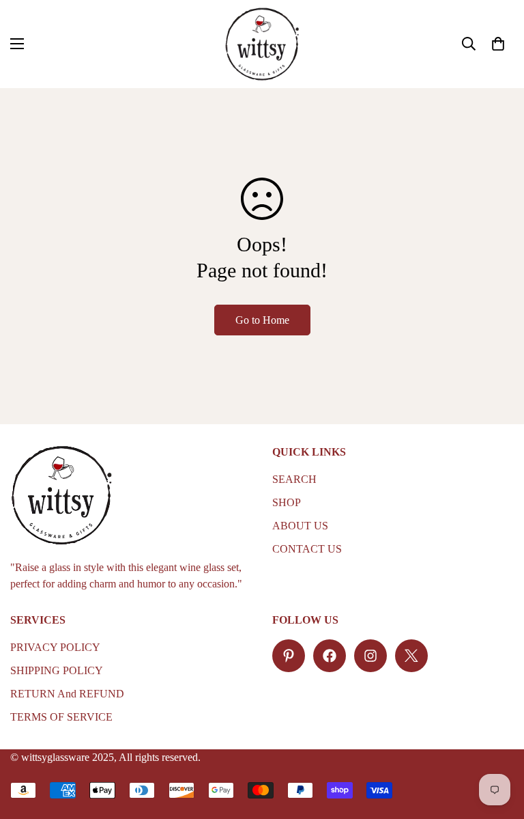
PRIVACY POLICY (55, 647)
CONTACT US (307, 549)
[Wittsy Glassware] (262, 44)
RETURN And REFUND (67, 693)
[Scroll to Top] (497, 744)
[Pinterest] (288, 655)
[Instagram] (370, 655)
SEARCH (294, 479)
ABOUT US (300, 525)
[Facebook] (329, 655)
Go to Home (262, 320)
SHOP (286, 502)
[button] (498, 43)
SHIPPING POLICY (56, 670)
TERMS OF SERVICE (61, 717)
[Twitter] (411, 655)
